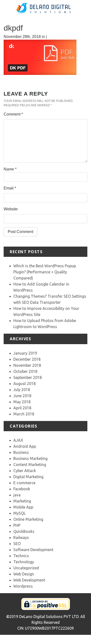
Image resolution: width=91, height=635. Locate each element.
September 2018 (27, 377)
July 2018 (21, 389)
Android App (24, 446)
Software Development (33, 549)
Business (21, 452)
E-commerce (24, 483)
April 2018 (22, 408)
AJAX (18, 440)
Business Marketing (30, 458)
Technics (21, 556)
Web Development (29, 580)
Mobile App (23, 507)
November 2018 (27, 365)
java (17, 495)
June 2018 (22, 396)
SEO (17, 543)
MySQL (19, 513)
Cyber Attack (24, 470)
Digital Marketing (28, 476)
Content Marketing (29, 464)
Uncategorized (26, 568)
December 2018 (27, 359)
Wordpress (23, 586)
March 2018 (23, 414)
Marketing (22, 501)
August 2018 (24, 383)
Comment (13, 114)
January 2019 (25, 353)
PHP (16, 525)
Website (11, 209)
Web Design (23, 574)
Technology (23, 562)
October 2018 (25, 371)
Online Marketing (28, 519)
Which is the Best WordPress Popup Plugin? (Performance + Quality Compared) (44, 272)
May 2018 (22, 402)
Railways (21, 537)
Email (10, 188)
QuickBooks (23, 531)
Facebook (21, 489)
